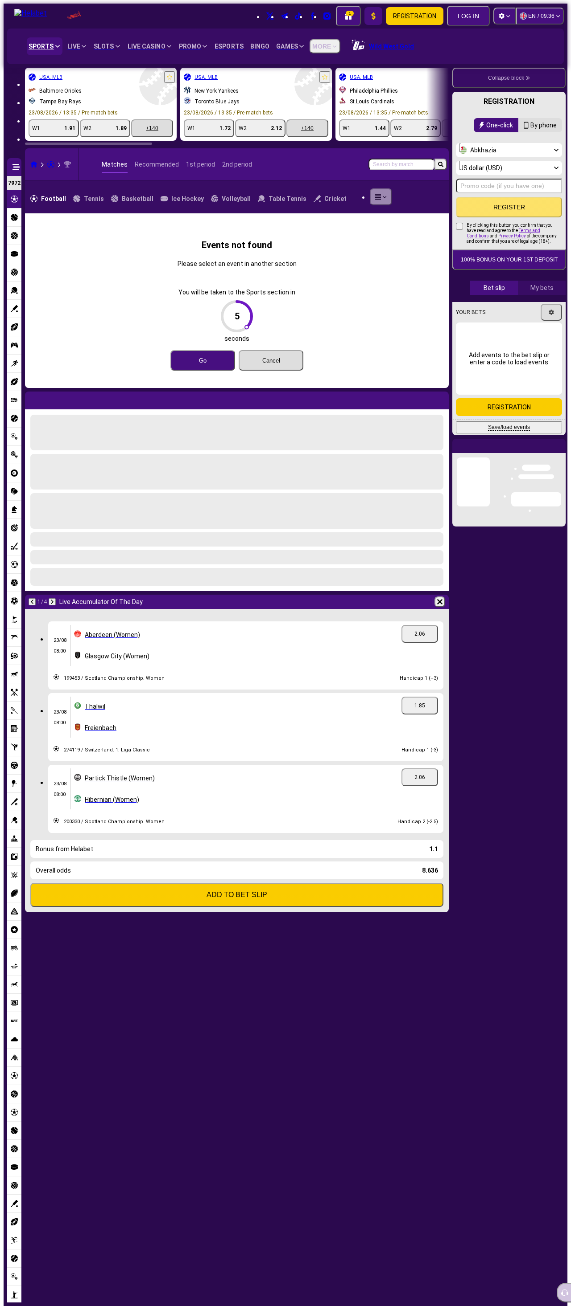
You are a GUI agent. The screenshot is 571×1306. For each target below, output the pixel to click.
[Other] (381, 196)
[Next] (55, 398)
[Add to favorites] (169, 77)
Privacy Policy (512, 235)
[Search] (440, 164)
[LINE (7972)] (34, 164)
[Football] (51, 164)
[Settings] (504, 16)
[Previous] (32, 398)
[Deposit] (373, 16)
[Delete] (439, 398)
